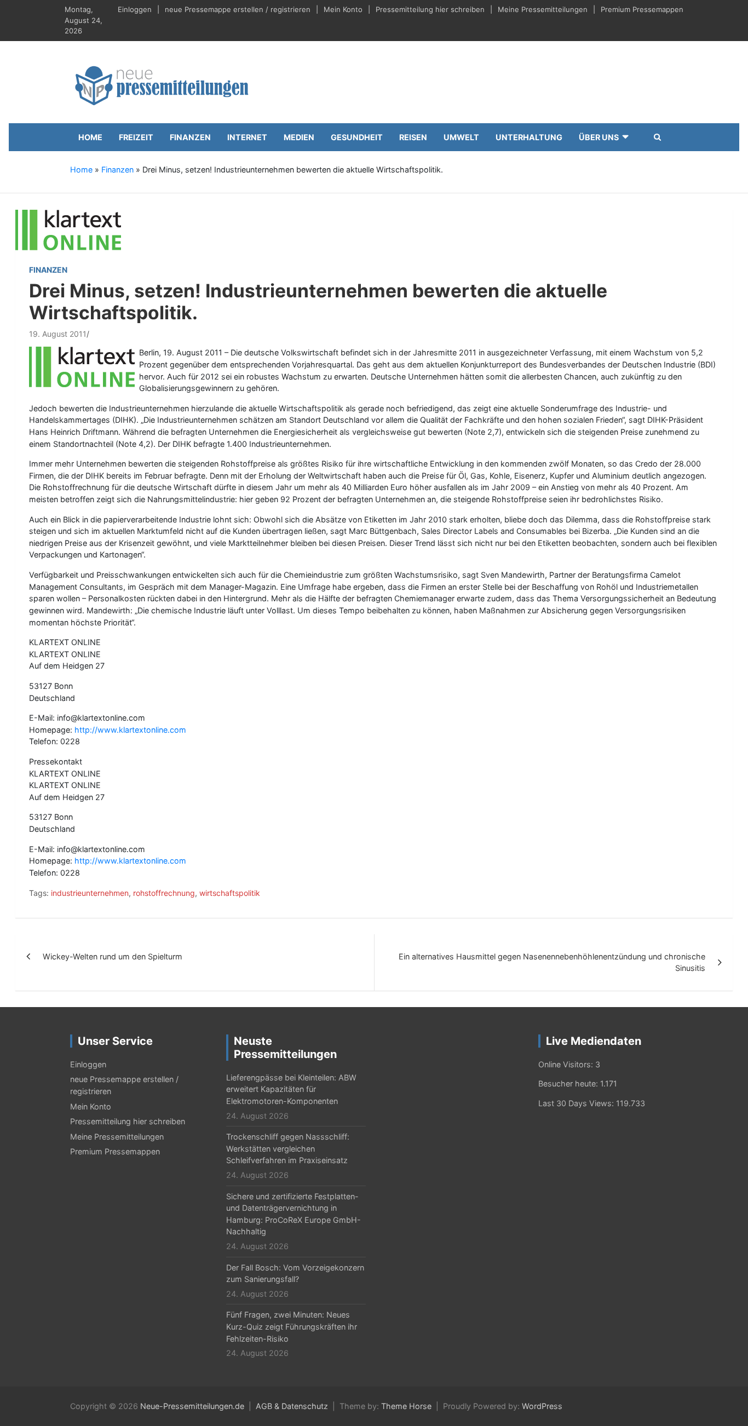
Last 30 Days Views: (577, 1103)
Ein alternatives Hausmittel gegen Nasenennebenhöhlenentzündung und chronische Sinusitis (552, 962)
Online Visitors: (566, 1064)
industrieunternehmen (90, 893)
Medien (299, 137)
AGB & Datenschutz (292, 1406)
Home (90, 137)
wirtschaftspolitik (229, 893)
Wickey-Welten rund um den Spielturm (112, 956)
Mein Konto (343, 9)
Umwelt (461, 137)
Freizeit (136, 137)
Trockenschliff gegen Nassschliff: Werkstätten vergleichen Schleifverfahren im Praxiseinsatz (287, 1148)
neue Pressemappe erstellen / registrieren (237, 9)
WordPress (542, 1406)
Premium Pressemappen (642, 9)
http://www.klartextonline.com (130, 729)
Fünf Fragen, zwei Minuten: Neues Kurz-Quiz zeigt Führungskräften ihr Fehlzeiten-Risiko (291, 1326)
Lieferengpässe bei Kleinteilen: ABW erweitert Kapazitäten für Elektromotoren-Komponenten (291, 1089)
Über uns (599, 137)
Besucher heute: (569, 1083)
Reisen (413, 137)
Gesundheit (357, 137)
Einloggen (135, 9)
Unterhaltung (529, 137)
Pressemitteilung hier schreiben (430, 9)
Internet (247, 137)
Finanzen (190, 137)
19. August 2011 (58, 333)
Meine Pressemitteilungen (543, 9)
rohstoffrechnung (164, 893)
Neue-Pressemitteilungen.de (192, 1406)
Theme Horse (406, 1406)
